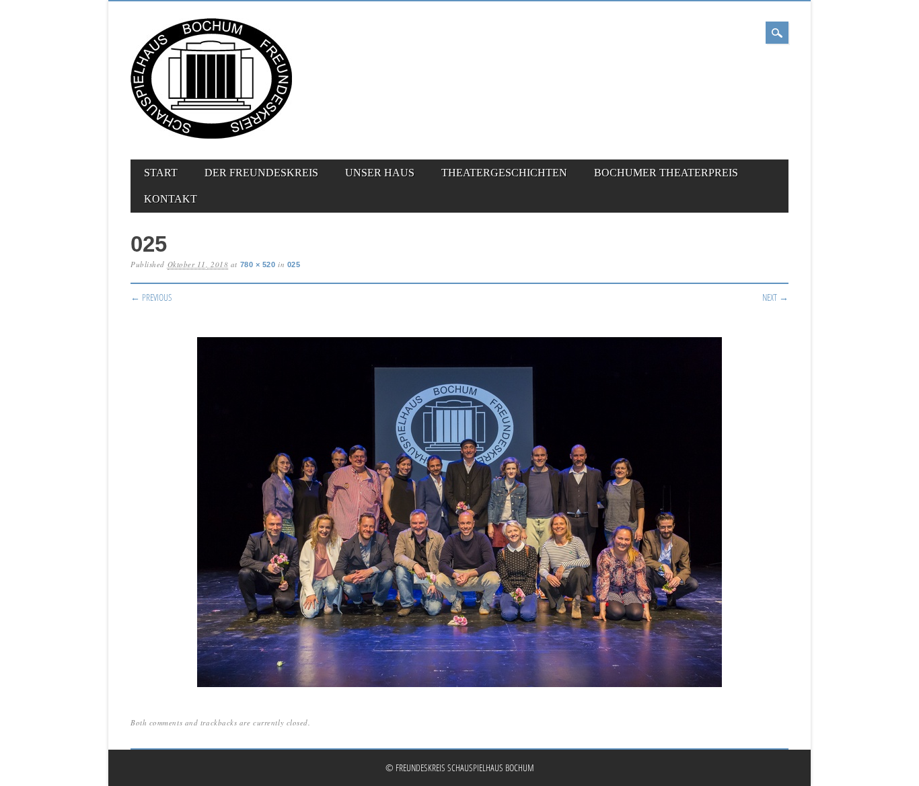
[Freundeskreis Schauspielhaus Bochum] (211, 136)
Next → (775, 297)
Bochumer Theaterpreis (666, 172)
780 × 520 (258, 264)
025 (294, 264)
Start (161, 172)
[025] (459, 687)
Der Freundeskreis (261, 172)
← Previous (151, 297)
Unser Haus (379, 172)
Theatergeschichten (504, 172)
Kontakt (170, 199)
